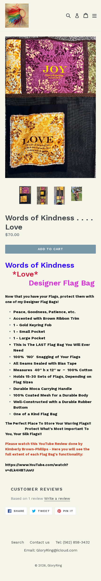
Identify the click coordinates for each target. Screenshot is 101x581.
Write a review (57, 498)
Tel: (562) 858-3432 (72, 542)
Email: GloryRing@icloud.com (50, 550)
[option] (25, 195)
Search (17, 542)
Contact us (40, 542)
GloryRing (54, 565)
